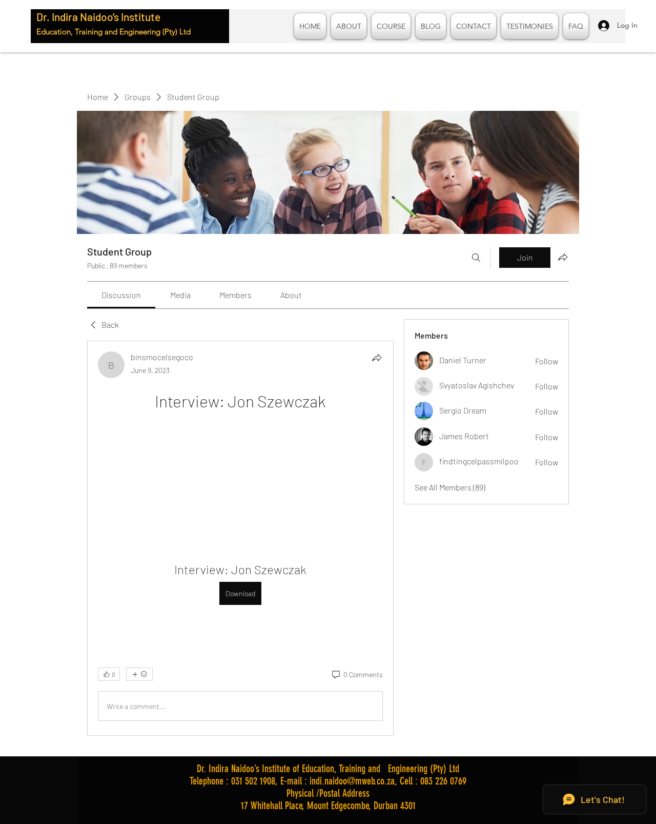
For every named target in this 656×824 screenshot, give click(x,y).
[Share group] (563, 257)
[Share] (377, 357)
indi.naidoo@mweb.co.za (352, 781)
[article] (240, 538)
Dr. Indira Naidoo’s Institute (98, 16)
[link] (121, 295)
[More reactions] (139, 674)
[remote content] (240, 474)
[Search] (476, 257)
